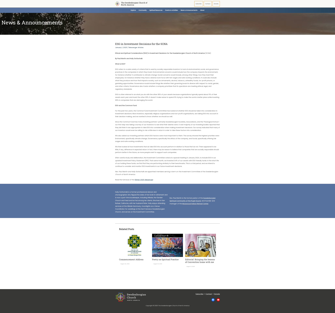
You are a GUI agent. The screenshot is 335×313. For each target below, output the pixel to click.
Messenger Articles (136, 47)
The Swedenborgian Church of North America (134, 4)
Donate (216, 4)
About (202, 10)
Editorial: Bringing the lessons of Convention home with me (200, 260)
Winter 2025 (144, 180)
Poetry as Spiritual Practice (165, 259)
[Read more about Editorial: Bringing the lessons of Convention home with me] (200, 245)
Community (143, 10)
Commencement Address (131, 259)
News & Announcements (189, 10)
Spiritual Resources (155, 10)
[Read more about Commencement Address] (134, 245)
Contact (207, 4)
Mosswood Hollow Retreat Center (195, 204)
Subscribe (199, 4)
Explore (133, 10)
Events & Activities (171, 10)
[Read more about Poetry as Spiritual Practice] (167, 245)
